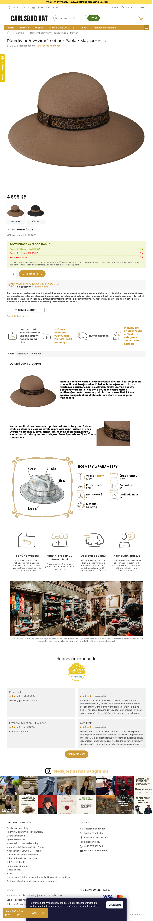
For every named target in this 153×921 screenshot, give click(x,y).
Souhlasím (114, 905)
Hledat (92, 18)
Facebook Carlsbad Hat (95, 836)
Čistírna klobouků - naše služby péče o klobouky (31, 880)
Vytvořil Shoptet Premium (131, 914)
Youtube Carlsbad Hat (94, 850)
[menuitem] (9, 27)
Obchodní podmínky (16, 827)
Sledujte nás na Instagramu (79, 771)
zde (96, 906)
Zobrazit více (75, 754)
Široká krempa (114, 387)
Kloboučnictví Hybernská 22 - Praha (24, 846)
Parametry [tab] (21, 353)
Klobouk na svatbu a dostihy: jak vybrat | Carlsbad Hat (34, 894)
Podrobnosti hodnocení (48, 45)
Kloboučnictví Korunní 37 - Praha (23, 850)
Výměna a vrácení (15, 838)
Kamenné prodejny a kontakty (21, 842)
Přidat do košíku (33, 273)
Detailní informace (15, 316)
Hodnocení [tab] (35, 353)
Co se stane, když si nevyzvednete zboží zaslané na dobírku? (37, 876)
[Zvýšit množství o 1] (16, 272)
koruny (98, 476)
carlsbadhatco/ (91, 841)
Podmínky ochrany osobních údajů (24, 831)
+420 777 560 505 (92, 832)
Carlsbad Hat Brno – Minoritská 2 (22, 854)
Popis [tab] (10, 353)
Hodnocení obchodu (75, 658)
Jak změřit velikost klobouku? (21, 857)
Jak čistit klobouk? (15, 861)
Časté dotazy (13, 869)
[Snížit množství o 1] (16, 275)
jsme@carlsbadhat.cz (94, 828)
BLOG (8, 873)
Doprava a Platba (15, 835)
